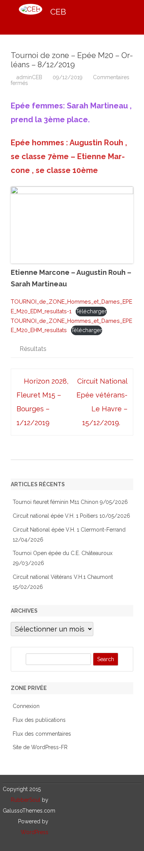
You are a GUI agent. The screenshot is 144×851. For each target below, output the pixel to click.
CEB (58, 12)
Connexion (26, 706)
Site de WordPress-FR (40, 747)
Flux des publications (39, 720)
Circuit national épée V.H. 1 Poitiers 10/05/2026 (71, 516)
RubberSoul (25, 800)
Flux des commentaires (42, 734)
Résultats (33, 348)
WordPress (34, 832)
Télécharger (91, 311)
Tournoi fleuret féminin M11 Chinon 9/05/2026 (70, 502)
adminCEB (29, 77)
